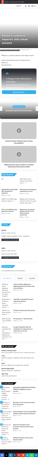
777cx (3, 356)
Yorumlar (32, 278)
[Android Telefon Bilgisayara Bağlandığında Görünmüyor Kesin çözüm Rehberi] (7, 290)
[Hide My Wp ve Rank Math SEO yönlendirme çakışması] (9, 183)
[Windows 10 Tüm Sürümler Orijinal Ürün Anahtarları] (6, 405)
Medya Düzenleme (19, 106)
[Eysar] (19, 6)
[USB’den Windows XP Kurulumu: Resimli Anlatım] (6, 441)
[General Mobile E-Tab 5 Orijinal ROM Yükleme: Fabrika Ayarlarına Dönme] (6, 416)
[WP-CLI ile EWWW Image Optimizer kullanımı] (9, 203)
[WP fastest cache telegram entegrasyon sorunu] (28, 183)
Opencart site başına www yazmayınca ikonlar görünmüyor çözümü (23, 426)
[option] (19, 108)
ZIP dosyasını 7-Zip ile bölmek (22, 318)
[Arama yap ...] (29, 7)
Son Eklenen (7, 278)
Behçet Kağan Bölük (7, 368)
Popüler (20, 278)
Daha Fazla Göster (18, 92)
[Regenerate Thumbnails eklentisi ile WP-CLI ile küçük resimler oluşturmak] (28, 203)
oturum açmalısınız (20, 270)
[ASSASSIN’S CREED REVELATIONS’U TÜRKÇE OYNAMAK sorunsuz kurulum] (6, 393)
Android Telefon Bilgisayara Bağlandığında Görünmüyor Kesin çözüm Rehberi (24, 286)
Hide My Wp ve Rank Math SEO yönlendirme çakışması (9, 191)
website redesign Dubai (8, 350)
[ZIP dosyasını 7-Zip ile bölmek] (7, 321)
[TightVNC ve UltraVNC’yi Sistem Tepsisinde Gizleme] (7, 303)
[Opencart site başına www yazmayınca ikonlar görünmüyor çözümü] (6, 430)
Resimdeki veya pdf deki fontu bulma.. (19, 110)
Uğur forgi (4, 374)
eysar (3, 363)
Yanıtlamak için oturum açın (10, 240)
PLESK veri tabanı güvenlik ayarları (14, 2)
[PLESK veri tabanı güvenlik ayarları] (7, 312)
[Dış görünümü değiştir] (26, 7)
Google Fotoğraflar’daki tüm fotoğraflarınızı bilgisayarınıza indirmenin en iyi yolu (23, 329)
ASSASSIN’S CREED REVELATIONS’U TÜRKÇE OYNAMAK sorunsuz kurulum (24, 389)
